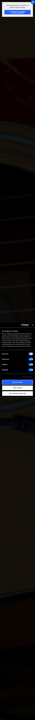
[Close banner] (32, 325)
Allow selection (17, 388)
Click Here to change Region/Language (17, 12)
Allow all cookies (17, 382)
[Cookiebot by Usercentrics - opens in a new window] (22, 325)
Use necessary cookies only (17, 393)
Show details (26, 376)
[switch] (30, 359)
